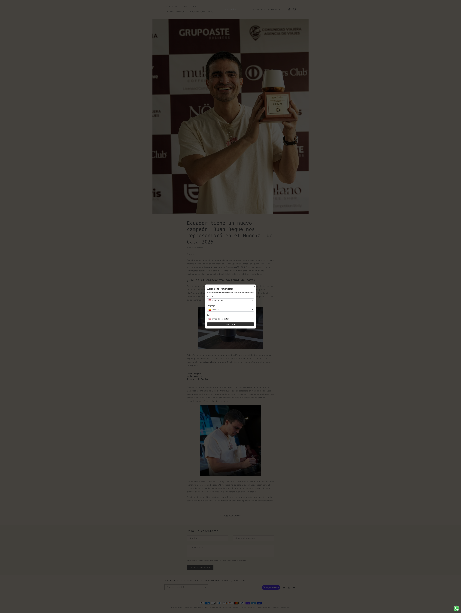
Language (211, 306)
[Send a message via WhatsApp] (456, 608)
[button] (230, 300)
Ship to (210, 296)
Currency (210, 315)
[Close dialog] (255, 286)
